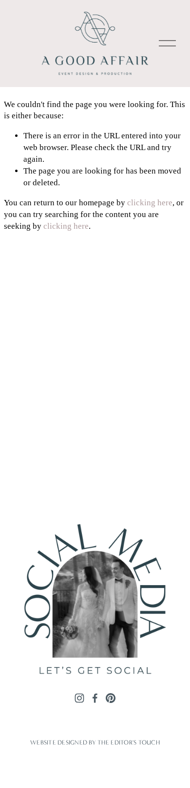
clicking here (149, 202)
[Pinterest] (110, 697)
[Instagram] (79, 697)
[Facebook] (95, 697)
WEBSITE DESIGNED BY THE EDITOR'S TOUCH (95, 742)
